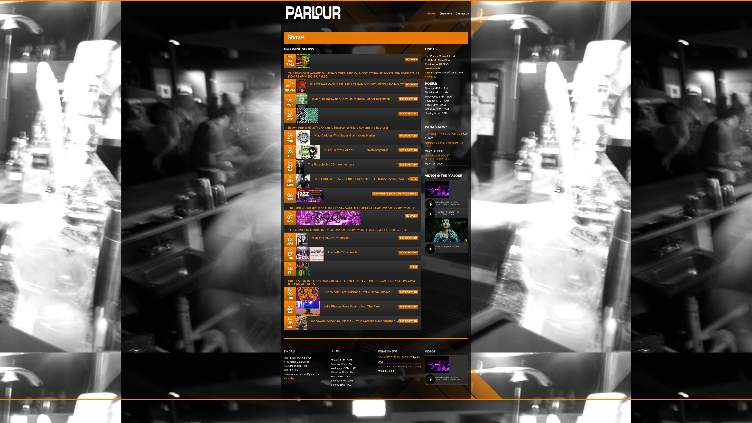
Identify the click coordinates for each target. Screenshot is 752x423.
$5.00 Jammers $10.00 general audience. (395, 193)
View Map (430, 76)
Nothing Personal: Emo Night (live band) (444, 144)
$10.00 (413, 179)
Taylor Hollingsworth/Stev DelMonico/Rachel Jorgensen (350, 98)
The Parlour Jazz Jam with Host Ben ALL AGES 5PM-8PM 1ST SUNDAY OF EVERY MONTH (352, 207)
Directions (445, 13)
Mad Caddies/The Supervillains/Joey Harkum (345, 135)
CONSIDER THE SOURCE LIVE (443, 133)
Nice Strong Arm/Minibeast (330, 237)
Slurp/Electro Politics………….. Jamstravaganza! (356, 150)
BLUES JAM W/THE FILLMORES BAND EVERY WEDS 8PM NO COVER (360, 84)
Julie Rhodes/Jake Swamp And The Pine (352, 306)
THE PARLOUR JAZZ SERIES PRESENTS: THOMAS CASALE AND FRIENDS (366, 179)
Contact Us (462, 13)
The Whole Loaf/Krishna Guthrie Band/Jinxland (357, 292)
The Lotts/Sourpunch (342, 252)
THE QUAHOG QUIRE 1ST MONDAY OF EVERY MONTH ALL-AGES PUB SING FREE (347, 229)
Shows (431, 13)
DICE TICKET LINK (408, 99)
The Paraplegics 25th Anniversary (331, 164)
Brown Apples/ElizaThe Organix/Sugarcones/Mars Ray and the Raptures (338, 127)
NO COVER (411, 59)
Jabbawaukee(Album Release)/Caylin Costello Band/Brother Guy (356, 321)
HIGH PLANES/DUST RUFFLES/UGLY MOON (438, 157)
